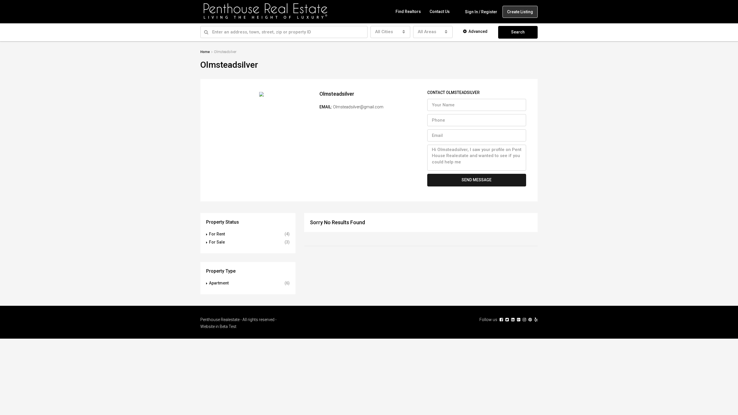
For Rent (217, 234)
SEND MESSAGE (477, 180)
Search (518, 32)
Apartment (219, 283)
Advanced (477, 31)
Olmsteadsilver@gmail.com (358, 107)
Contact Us (440, 11)
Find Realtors (408, 11)
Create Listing (520, 12)
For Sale (217, 242)
